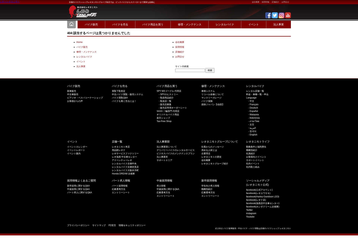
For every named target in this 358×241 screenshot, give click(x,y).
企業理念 (205, 153)
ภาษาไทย (254, 121)
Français (254, 104)
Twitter (249, 210)
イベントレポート (76, 150)
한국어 (253, 131)
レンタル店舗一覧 (255, 91)
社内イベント (253, 163)
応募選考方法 (118, 189)
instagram (251, 213)
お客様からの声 (75, 101)
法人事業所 (162, 157)
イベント (253, 24)
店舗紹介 (275, 2)
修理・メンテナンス (189, 24)
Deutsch (254, 108)
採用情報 (265, 2)
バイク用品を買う (152, 24)
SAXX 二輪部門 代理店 (168, 111)
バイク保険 (207, 101)
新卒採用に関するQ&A (78, 185)
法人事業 (278, 24)
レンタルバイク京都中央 (124, 163)
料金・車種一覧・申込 (257, 94)
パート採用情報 (120, 185)
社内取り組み (253, 167)
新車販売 (71, 91)
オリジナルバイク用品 (168, 114)
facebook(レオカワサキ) (258, 193)
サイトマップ (99, 225)
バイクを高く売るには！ (124, 101)
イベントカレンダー (77, 146)
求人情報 (161, 185)
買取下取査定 (118, 91)
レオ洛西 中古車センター (124, 157)
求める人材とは (209, 150)
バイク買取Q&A (120, 97)
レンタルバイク (225, 24)
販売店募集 (165, 104)
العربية (253, 128)
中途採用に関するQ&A (78, 189)
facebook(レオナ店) (256, 200)
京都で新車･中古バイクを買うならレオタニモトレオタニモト (82, 9)
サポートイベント (255, 160)
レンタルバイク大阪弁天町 (125, 170)
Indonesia (255, 118)
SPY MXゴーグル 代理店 (169, 91)
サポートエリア (164, 160)
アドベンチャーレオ (122, 160)
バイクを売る (120, 24)
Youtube (250, 216)
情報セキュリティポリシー (132, 225)
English (253, 134)
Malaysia (254, 114)
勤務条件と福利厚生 (256, 146)
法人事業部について (167, 146)
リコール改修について (212, 94)
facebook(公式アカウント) (259, 190)
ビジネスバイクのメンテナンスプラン (176, 153)
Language (251, 97)
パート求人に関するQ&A (79, 192)
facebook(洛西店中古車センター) (262, 203)
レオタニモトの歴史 (211, 157)
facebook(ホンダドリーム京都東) (262, 206)
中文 (252, 101)
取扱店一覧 (165, 101)
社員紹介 (250, 153)
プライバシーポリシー (78, 225)
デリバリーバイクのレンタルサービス (176, 150)
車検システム (208, 91)
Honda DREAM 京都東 (123, 173)
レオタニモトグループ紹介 (214, 163)
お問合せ (285, 2)
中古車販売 (72, 94)
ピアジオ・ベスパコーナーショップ (85, 97)
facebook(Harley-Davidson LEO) (262, 196)
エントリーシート (121, 192)
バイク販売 (91, 24)
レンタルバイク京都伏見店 (125, 167)
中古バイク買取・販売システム (127, 94)
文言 (252, 124)
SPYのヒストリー (169, 94)
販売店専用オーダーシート (173, 108)
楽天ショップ (163, 118)
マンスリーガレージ (211, 97)
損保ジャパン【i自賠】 (212, 104)
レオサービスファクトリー (125, 153)
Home (71, 24)
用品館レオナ (118, 150)
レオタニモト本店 (121, 146)
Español (254, 111)
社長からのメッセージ (212, 146)
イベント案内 (74, 153)
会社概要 (255, 2)
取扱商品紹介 (167, 97)
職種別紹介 (251, 150)
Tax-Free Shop (164, 121)
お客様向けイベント (256, 157)
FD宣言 (112, 225)
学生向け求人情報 (210, 185)
